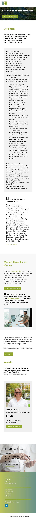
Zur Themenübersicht (10, 16)
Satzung (8, 494)
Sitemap (8, 496)
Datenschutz (9, 492)
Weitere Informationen (14, 426)
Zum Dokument (11, 245)
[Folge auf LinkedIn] (6, 505)
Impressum (9, 490)
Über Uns (8, 479)
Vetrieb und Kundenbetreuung (17, 10)
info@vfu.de (9, 467)
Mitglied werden (10, 483)
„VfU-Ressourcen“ (13, 298)
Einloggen (8, 354)
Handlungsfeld (16, 271)
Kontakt (7, 481)
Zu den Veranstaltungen (12, 288)
